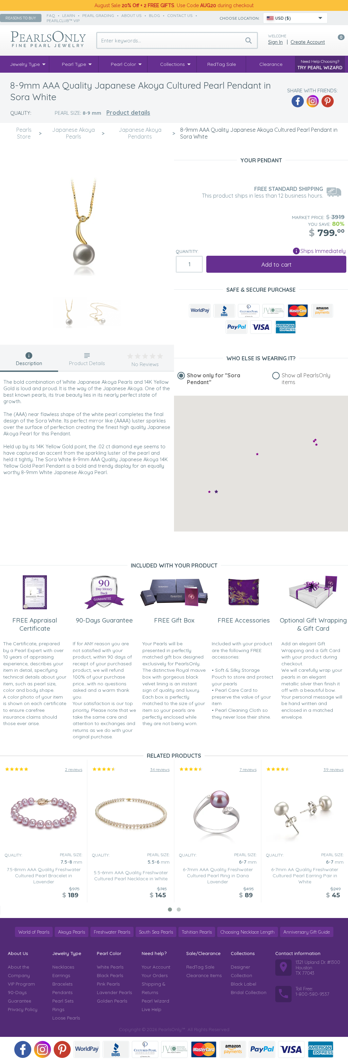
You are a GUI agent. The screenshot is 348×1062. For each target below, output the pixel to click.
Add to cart (276, 264)
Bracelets (62, 984)
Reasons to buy (20, 18)
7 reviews (248, 769)
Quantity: (187, 251)
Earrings (61, 975)
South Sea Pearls (156, 932)
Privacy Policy (22, 1009)
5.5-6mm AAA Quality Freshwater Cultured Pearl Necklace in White (131, 875)
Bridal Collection (248, 992)
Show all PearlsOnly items (306, 378)
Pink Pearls (108, 984)
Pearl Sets (62, 1001)
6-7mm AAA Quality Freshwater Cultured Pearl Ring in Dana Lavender (218, 875)
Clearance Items (204, 975)
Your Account (156, 967)
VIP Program (21, 984)
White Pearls (110, 967)
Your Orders (155, 975)
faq (51, 15)
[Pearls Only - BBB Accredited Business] (224, 311)
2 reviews (73, 769)
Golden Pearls (112, 1001)
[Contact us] (337, 18)
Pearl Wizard (155, 1001)
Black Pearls (110, 975)
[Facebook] (297, 101)
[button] (209, 491)
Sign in (275, 42)
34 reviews (160, 769)
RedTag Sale (200, 967)
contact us (180, 15)
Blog (154, 15)
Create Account (308, 42)
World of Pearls (33, 932)
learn (68, 15)
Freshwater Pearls (112, 932)
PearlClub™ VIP (63, 20)
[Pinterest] (327, 101)
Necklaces (63, 967)
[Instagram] (312, 101)
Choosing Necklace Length (248, 932)
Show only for (213, 378)
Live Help (151, 1009)
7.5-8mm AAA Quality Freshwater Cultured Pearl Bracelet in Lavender (44, 875)
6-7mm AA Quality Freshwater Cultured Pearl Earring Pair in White (304, 875)
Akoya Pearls (71, 932)
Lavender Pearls (114, 992)
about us (131, 15)
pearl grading (98, 15)
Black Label (243, 984)
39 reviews (334, 769)
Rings (58, 1009)
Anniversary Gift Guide (306, 932)
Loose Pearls (66, 1018)
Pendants (62, 992)
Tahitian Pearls (197, 932)
